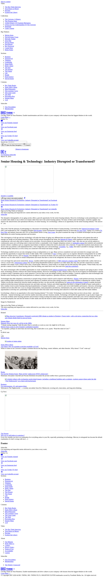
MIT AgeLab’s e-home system (68, 261)
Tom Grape (51, 232)
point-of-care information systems (77, 282)
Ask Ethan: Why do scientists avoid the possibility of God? (20, 346)
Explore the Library (11, 12)
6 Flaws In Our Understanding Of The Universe (20, 25)
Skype (31, 261)
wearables (62, 247)
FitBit (71, 247)
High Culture (9, 66)
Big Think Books (10, 85)
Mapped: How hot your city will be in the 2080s (16, 323)
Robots (76, 278)
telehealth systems (79, 243)
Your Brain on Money (12, 9)
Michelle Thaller (10, 39)
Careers (7, 553)
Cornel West (9, 48)
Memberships (9, 109)
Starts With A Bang (11, 87)
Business (8, 57)
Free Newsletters (10, 107)
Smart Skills (9, 64)
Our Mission (9, 542)
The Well (8, 94)
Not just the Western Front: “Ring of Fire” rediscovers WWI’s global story (24, 374)
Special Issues (9, 78)
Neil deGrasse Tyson (11, 37)
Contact (7, 545)
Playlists (7, 10)
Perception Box (10, 96)
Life (6, 73)
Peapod (26, 255)
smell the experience (71, 266)
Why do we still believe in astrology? (13, 435)
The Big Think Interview (13, 7)
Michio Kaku (9, 35)
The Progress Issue (11, 21)
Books (3, 372)
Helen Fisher (9, 50)
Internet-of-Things (66, 239)
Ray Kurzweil (9, 46)
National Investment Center (90, 229)
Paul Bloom (8, 44)
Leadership (8, 62)
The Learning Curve (11, 91)
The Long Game (10, 93)
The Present (8, 69)
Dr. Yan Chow (81, 230)
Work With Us (9, 544)
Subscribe (13, 155)
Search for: (4, 142)
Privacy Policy (9, 547)
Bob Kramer (38, 230)
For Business (5, 155)
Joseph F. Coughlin (7, 196)
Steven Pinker (9, 42)
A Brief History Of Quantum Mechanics (18, 23)
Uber (54, 254)
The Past (7, 68)
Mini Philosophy (10, 89)
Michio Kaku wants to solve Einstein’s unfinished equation (19, 327)
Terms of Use (9, 549)
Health (7, 75)
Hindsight (8, 26)
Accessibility (9, 551)
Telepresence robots (20, 263)
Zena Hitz (8, 41)
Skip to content (5, 2)
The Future (8, 71)
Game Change (9, 28)
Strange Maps (9, 98)
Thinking (8, 60)
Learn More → (5, 117)
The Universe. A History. (13, 19)
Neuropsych (9, 58)
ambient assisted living (60, 270)
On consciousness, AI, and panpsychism (14, 386)
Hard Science (9, 77)
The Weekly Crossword (12, 565)
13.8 (6, 100)
